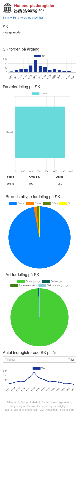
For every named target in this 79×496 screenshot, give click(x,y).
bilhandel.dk (67, 409)
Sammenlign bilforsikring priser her (23, 17)
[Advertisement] (39, 452)
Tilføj (71, 359)
